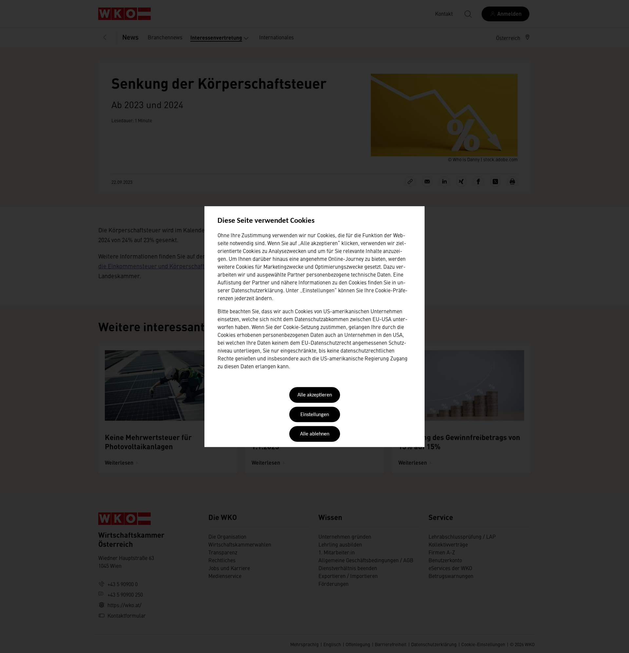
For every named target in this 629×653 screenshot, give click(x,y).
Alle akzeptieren (314, 395)
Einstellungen (314, 414)
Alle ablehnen (314, 434)
